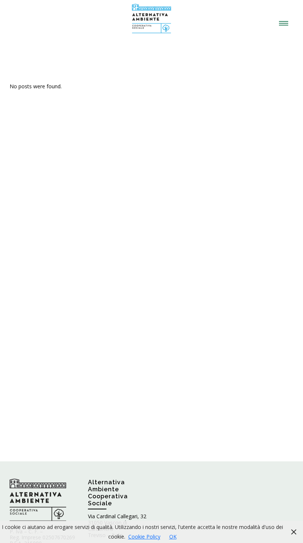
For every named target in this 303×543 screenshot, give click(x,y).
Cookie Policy (144, 536)
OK (173, 536)
